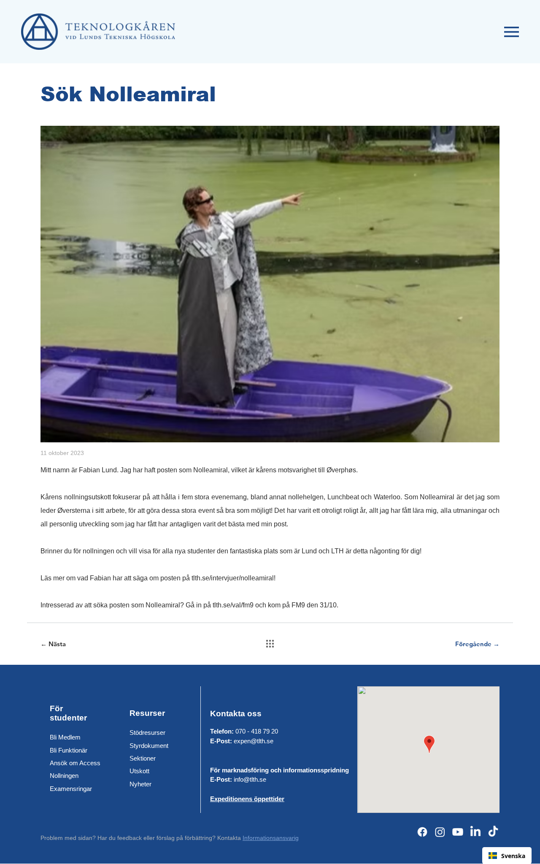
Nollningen (64, 775)
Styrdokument (149, 745)
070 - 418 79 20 (256, 731)
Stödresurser (147, 732)
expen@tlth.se (253, 741)
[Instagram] (440, 832)
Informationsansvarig (271, 837)
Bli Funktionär (68, 750)
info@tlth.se (250, 779)
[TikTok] (493, 832)
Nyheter (140, 784)
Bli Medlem (65, 737)
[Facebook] (422, 832)
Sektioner (143, 758)
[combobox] (507, 855)
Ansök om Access (75, 762)
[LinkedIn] (475, 832)
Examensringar (71, 788)
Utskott (139, 771)
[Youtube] (457, 832)
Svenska (513, 856)
